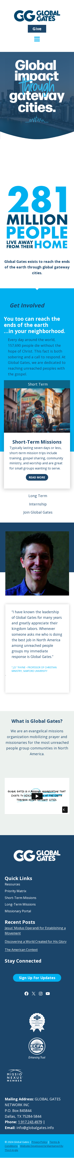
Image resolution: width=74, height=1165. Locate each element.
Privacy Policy (39, 1142)
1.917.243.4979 (30, 1121)
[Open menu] (37, 42)
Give (37, 28)
